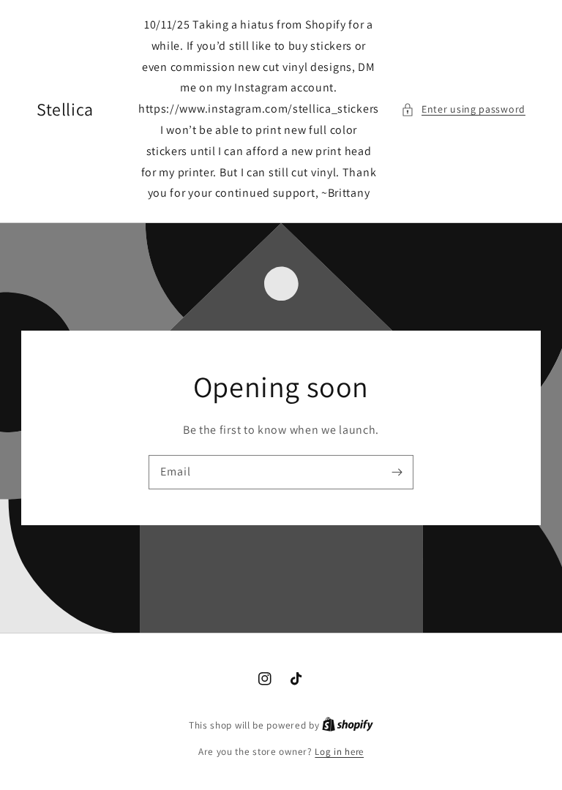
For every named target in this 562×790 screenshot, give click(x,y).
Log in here (339, 751)
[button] (463, 109)
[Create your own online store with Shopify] (347, 725)
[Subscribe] (397, 472)
